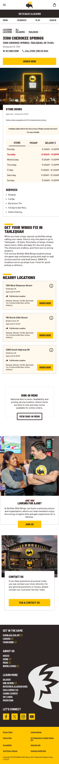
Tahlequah (33, 32)
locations (7, 29)
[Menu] (4, 5)
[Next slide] (55, 143)
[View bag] (54, 5)
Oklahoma (20, 32)
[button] (29, 295)
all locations (11, 30)
